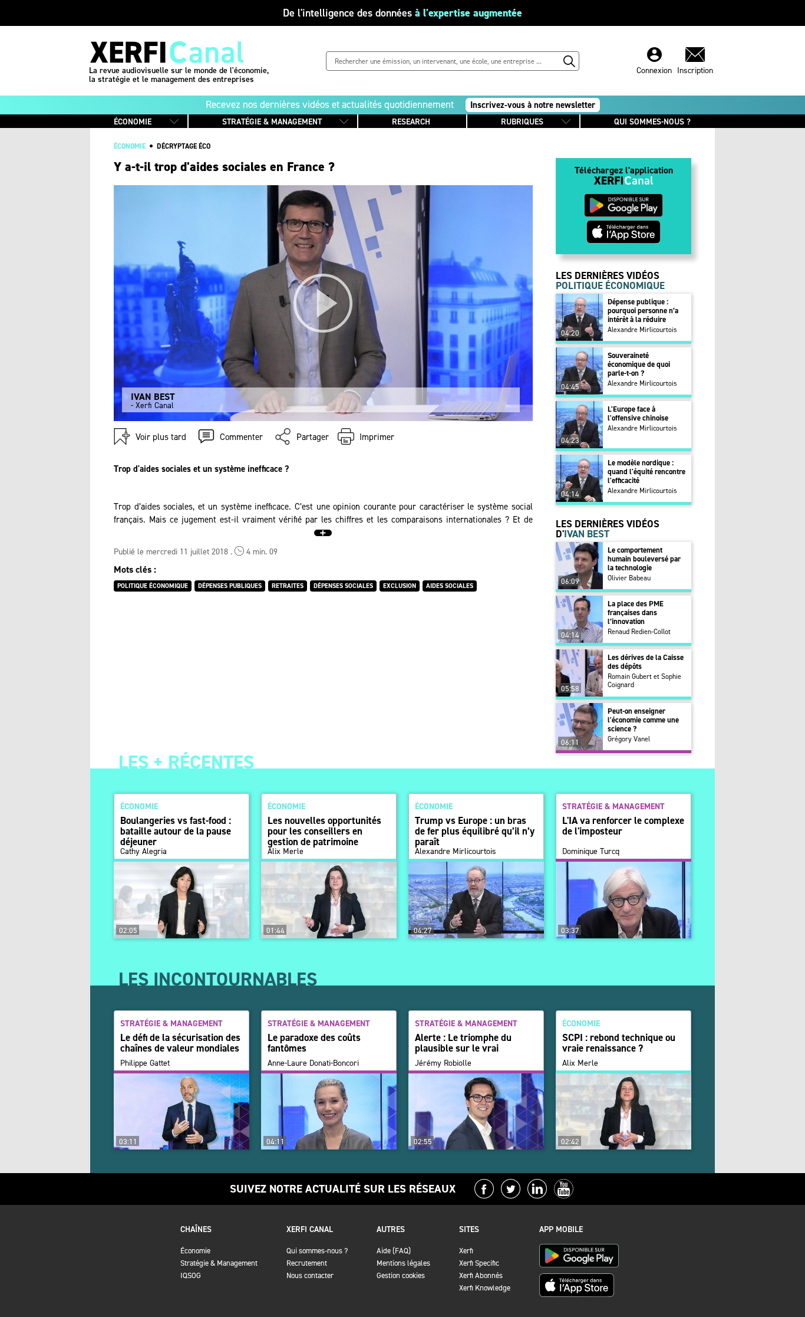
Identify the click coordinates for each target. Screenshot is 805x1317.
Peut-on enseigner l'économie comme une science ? (643, 720)
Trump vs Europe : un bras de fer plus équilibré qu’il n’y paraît (475, 831)
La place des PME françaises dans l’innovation (636, 612)
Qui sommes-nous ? (317, 1251)
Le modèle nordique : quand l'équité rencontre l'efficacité (646, 471)
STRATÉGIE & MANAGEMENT (272, 121)
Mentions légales (403, 1263)
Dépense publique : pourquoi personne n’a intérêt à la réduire (643, 310)
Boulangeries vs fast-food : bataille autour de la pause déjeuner (175, 831)
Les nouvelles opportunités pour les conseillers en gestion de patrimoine (324, 831)
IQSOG (190, 1275)
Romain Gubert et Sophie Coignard (644, 680)
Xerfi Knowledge (484, 1288)
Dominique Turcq (590, 852)
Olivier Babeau (629, 578)
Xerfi (466, 1251)
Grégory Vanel (629, 739)
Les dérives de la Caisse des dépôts (646, 662)
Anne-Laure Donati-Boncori (313, 1063)
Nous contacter (310, 1275)
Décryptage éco (183, 146)
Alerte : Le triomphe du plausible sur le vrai (463, 1042)
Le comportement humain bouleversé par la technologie (644, 559)
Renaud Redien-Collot (639, 632)
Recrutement (306, 1263)
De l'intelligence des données (402, 13)
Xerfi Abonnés (481, 1275)
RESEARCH (411, 121)
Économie (195, 1251)
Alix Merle (285, 852)
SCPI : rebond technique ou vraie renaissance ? (618, 1042)
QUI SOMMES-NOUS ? (652, 121)
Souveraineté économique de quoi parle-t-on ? (639, 364)
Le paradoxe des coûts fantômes (314, 1042)
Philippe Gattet (145, 1063)
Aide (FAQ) (394, 1251)
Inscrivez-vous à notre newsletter (532, 105)
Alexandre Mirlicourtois (642, 330)
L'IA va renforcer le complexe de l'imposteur (623, 825)
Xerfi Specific (479, 1263)
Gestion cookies (401, 1275)
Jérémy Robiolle (443, 1063)
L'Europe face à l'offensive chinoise (638, 413)
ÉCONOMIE (132, 121)
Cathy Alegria (143, 852)
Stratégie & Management (219, 1263)
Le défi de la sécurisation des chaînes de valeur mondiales (180, 1042)
